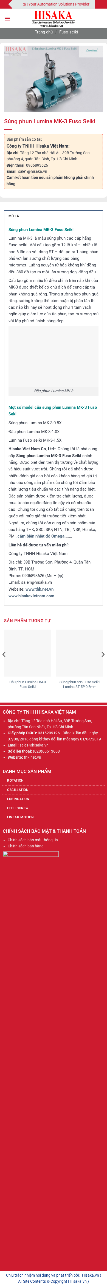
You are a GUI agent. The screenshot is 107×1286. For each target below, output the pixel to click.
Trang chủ (44, 32)
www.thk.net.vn (40, 589)
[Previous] (4, 665)
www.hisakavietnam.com (31, 595)
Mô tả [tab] (14, 216)
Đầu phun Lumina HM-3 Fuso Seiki (27, 684)
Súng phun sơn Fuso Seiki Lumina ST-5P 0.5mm (80, 684)
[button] (7, 18)
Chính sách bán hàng (26, 846)
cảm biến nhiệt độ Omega (41, 536)
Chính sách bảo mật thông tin (33, 840)
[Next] (102, 665)
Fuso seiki (68, 32)
